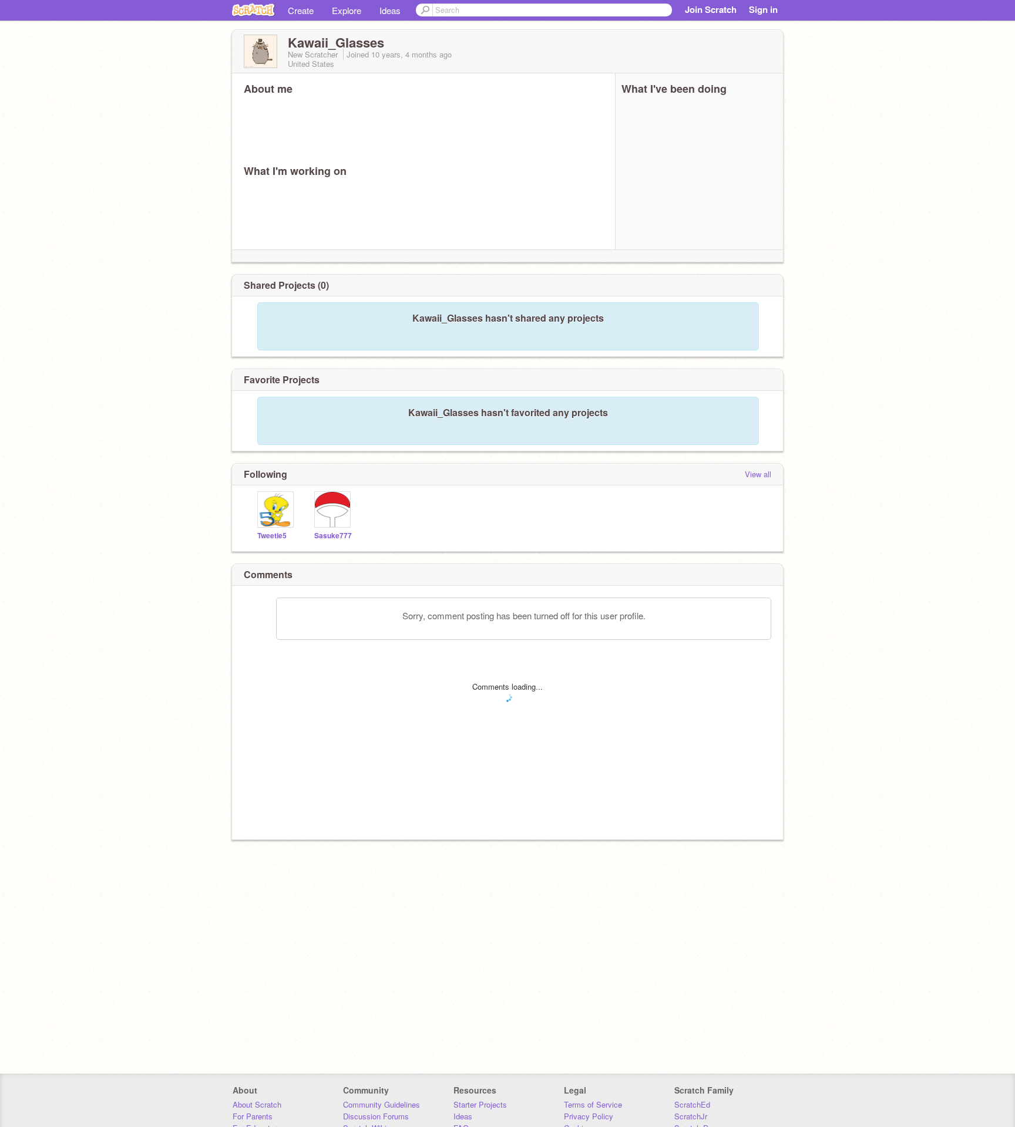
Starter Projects (480, 1104)
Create (301, 10)
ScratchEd (692, 1104)
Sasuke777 (333, 536)
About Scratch (257, 1104)
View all (758, 474)
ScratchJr (690, 1116)
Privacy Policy (588, 1116)
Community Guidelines (381, 1104)
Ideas (390, 10)
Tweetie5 (272, 536)
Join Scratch (711, 9)
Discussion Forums (376, 1116)
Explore (346, 10)
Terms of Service (593, 1104)
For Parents (253, 1116)
